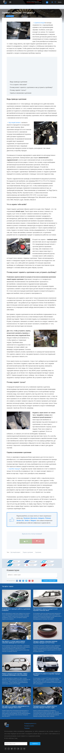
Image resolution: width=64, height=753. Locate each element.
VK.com (17, 581)
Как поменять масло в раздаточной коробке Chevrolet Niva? (45, 609)
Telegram (33, 520)
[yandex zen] (21, 749)
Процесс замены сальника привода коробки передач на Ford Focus (45, 642)
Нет (39, 541)
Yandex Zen (20, 520)
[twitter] (12, 749)
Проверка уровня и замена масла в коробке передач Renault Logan (45, 707)
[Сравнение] (52, 2)
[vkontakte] (24, 749)
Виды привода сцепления (18, 82)
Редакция (27, 728)
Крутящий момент (15, 122)
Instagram (41, 518)
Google (33, 581)
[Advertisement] (32, 68)
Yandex (29, 581)
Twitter (27, 520)
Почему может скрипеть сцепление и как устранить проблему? (31, 87)
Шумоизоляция (39, 22)
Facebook (26, 518)
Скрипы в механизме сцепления (20, 93)
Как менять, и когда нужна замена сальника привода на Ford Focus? (13, 642)
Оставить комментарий (49, 580)
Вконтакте (33, 518)
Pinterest (48, 518)
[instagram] (8, 749)
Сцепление (38, 552)
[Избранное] (55, 2)
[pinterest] (15, 749)
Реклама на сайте (29, 725)
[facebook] (5, 749)
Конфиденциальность (30, 723)
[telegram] (18, 749)
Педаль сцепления (28, 552)
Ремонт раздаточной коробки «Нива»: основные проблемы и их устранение (15, 674)
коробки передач (14, 469)
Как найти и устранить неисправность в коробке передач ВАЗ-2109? (15, 707)
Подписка (35, 743)
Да (27, 541)
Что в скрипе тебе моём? (18, 84)
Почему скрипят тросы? (18, 90)
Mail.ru (23, 581)
